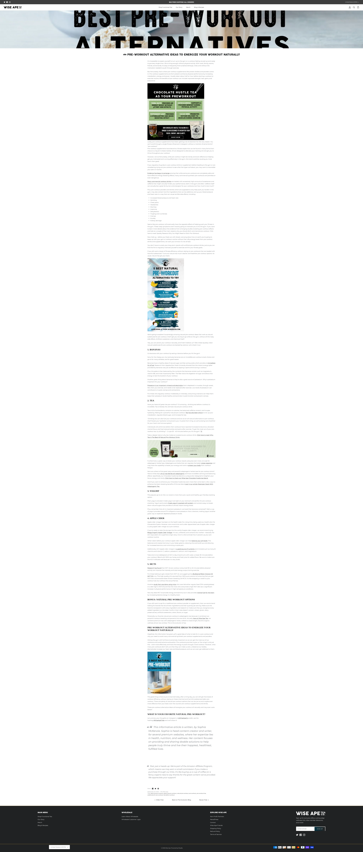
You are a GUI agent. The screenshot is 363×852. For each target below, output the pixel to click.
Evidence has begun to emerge (158, 173)
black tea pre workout (157, 793)
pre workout (192, 793)
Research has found (154, 568)
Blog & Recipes (199, 7)
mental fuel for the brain (205, 593)
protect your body (194, 465)
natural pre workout (182, 793)
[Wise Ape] (13, 7)
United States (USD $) (351, 2)
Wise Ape (168, 848)
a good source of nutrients (185, 549)
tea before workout (169, 795)
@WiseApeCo (183, 718)
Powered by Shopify (177, 848)
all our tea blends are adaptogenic (172, 474)
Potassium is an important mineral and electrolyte (165, 385)
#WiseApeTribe (159, 720)
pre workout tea (201, 793)
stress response (206, 463)
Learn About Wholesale (130, 816)
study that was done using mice (165, 584)
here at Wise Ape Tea (200, 618)
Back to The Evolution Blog (181, 800)
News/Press (214, 819)
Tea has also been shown (194, 413)
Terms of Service (216, 834)
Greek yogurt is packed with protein (180, 503)
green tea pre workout (170, 793)
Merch (188, 7)
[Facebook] (7, 2)
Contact (213, 822)
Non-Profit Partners (217, 816)
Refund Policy (215, 831)
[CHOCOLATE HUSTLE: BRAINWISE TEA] (175, 139)
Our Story (179, 7)
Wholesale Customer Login (131, 819)
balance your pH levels (199, 541)
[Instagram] (9, 2)
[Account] (349, 7)
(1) (201, 431)
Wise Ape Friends (216, 825)
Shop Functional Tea (165, 7)
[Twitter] (4, 2)
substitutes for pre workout (155, 795)
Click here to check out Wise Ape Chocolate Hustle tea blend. (186, 478)
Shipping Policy (215, 828)
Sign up (320, 829)
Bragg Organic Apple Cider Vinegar (159, 532)
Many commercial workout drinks (159, 181)
